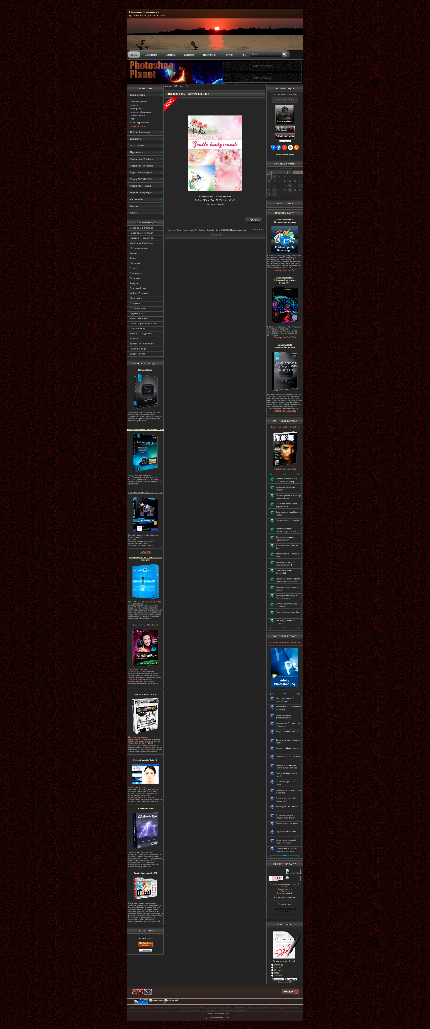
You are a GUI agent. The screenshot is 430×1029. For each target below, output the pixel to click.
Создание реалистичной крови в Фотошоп (286, 841)
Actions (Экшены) (139, 293)
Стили (133, 268)
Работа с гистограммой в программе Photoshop (286, 480)
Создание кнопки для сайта (287, 520)
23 (274, 190)
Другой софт (137, 353)
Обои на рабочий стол (143, 323)
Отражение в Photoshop (286, 831)
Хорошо (278, 967)
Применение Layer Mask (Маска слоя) (286, 799)
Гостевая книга (137, 115)
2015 (175, 86)
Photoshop (189, 54)
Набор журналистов (139, 122)
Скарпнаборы (138, 288)
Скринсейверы (138, 328)
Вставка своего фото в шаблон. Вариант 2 (285, 563)
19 (290, 185)
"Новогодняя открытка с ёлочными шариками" (286, 849)
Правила (134, 104)
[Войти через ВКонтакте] (273, 147)
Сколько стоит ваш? (285, 914)
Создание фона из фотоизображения (283, 716)
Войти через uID (285, 141)
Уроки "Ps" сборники (142, 343)
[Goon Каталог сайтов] (289, 1003)
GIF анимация (138, 308)
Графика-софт (138, 348)
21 (300, 185)
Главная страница (138, 101)
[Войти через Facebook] (278, 147)
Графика (135, 303)
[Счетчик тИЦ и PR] (276, 881)
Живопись (136, 298)
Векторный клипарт (141, 227)
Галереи (229, 54)
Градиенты (136, 273)
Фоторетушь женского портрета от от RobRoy (285, 816)
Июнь (181, 86)
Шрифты (135, 263)
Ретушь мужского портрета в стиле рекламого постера (288, 580)
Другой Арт (136, 313)
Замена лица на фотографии (287, 612)
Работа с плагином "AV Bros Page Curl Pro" (286, 530)
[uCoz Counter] (293, 880)
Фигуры (134, 283)
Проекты (171, 54)
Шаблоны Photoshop (141, 243)
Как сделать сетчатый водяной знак (285, 699)
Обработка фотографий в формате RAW (286, 505)
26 (290, 190)
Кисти (133, 253)
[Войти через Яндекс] (284, 147)
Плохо (277, 973)
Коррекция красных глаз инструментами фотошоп (286, 766)
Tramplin (210, 230)
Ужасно (278, 975)
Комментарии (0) (238, 230)
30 (274, 194)
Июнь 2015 (285, 169)
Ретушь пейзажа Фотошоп (287, 823)
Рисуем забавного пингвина (287, 731)
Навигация (151, 54)
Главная (168, 86)
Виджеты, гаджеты (141, 333)
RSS (244, 54)
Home (134, 55)
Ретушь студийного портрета (288, 748)
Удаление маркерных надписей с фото (285, 538)
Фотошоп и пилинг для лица (288, 756)
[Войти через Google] (290, 147)
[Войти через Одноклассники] (296, 147)
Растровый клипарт (141, 233)
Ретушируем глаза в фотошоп (288, 806)
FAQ (132, 118)
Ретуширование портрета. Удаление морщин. (286, 596)
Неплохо (278, 970)
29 (269, 194)
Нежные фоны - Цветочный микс (188, 94)
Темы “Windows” (139, 318)
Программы (209, 54)
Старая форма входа (285, 154)
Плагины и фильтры (142, 238)
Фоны (133, 258)
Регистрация (136, 108)
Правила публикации (140, 111)
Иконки (134, 338)
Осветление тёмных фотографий (284, 571)
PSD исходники (139, 248)
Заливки (135, 278)
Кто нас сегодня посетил (284, 897)
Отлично (278, 965)
